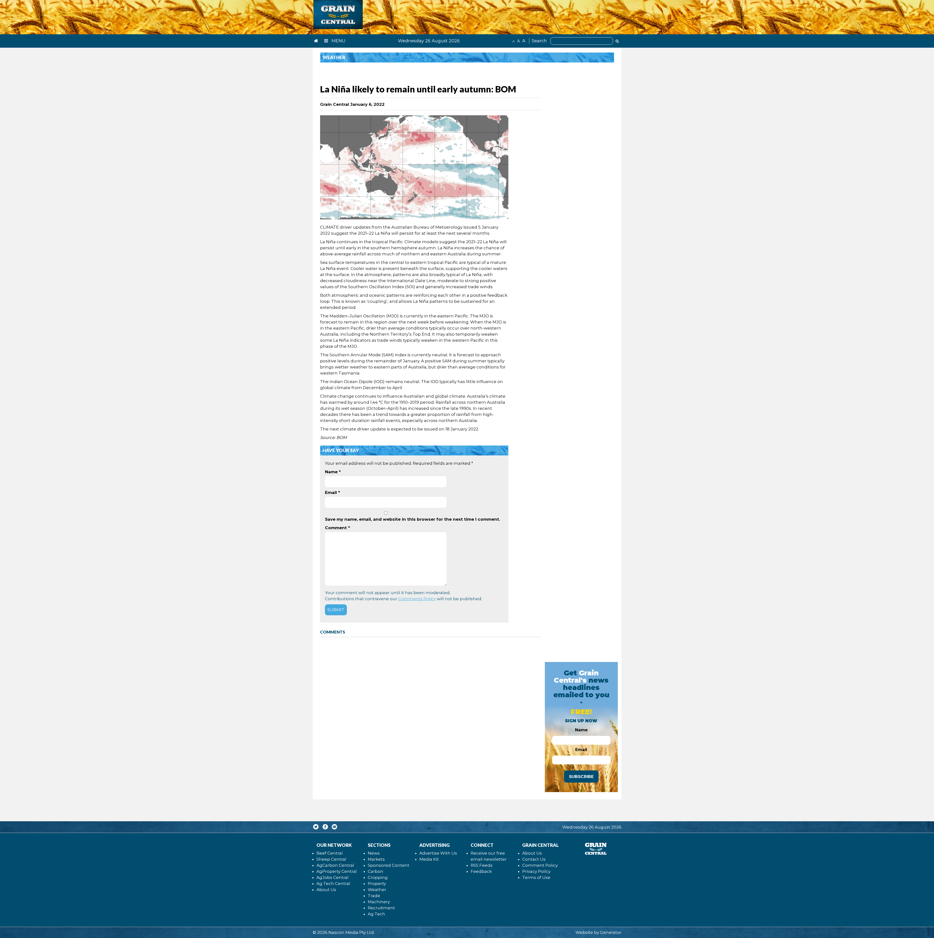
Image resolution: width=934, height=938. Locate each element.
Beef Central (329, 853)
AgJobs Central (332, 877)
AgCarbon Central (335, 865)
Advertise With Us (438, 853)
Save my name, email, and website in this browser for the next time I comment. (412, 519)
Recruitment (381, 907)
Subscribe (581, 776)
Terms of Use (536, 877)
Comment (337, 527)
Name (333, 471)
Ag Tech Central (333, 883)
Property (377, 883)
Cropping (378, 877)
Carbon (375, 871)
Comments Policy (417, 598)
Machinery (379, 901)
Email (332, 492)
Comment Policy (540, 865)
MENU (337, 41)
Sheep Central (331, 859)
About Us (326, 889)
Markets (376, 859)
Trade (374, 895)
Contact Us (534, 859)
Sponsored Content (388, 865)
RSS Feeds (482, 865)
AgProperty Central (336, 871)
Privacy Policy (536, 871)
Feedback (481, 871)
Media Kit (429, 859)
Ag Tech (376, 913)
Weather (377, 889)
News (374, 853)
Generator (610, 932)
